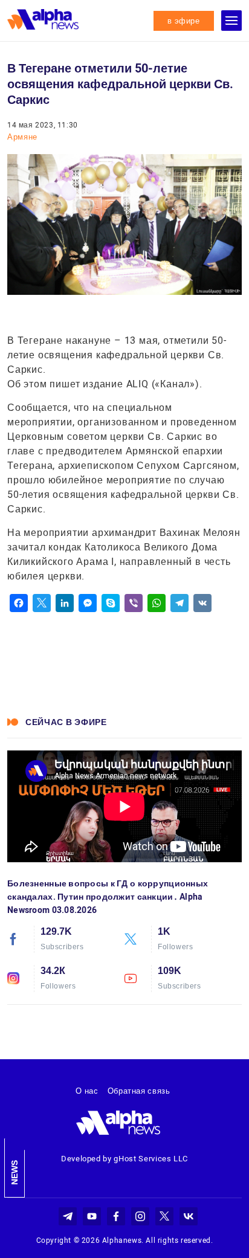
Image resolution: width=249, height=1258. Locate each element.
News (14, 1172)
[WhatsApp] (156, 603)
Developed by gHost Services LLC (124, 1158)
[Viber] (133, 603)
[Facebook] (18, 603)
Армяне (22, 136)
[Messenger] (87, 603)
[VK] (202, 603)
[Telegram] (179, 603)
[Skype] (110, 603)
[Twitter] (41, 603)
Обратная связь (139, 1090)
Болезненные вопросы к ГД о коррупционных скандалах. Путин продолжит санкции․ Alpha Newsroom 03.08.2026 (107, 897)
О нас (87, 1090)
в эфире (183, 20)
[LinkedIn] (64, 603)
